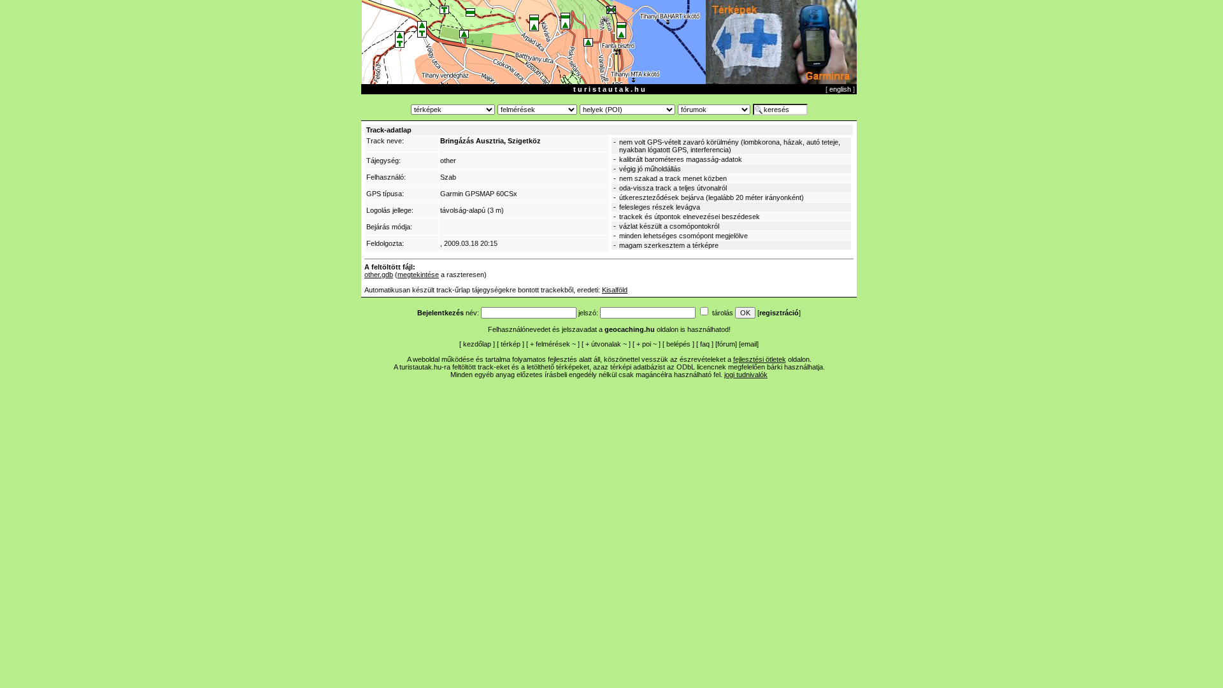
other (448, 160)
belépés (678, 344)
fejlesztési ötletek (759, 359)
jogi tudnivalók (746, 374)
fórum (726, 344)
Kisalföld (614, 290)
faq (705, 344)
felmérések (553, 344)
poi (646, 344)
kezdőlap (477, 344)
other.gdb (378, 274)
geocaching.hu (629, 329)
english (840, 89)
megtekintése (418, 274)
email (749, 344)
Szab (448, 177)
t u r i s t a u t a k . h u (609, 89)
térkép (510, 344)
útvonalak (606, 344)
